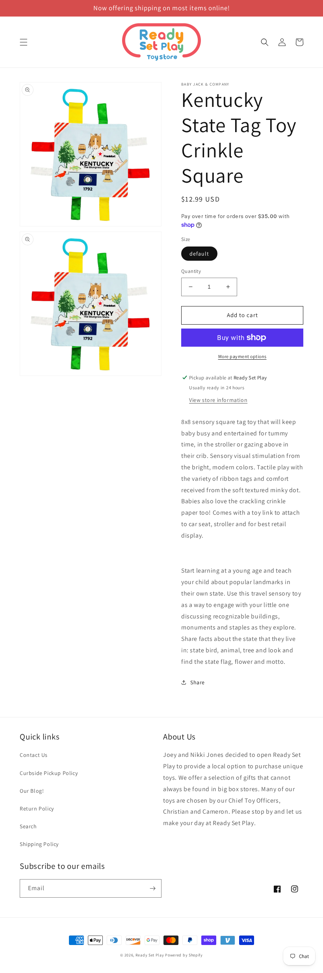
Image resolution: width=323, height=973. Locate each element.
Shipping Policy (39, 844)
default (199, 253)
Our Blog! (32, 790)
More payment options (242, 356)
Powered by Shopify (184, 955)
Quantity (191, 271)
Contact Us (34, 754)
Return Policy (37, 808)
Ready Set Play (150, 955)
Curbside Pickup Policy (49, 773)
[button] (23, 42)
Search (28, 826)
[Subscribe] (152, 888)
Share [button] (197, 682)
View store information (218, 399)
